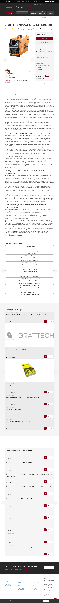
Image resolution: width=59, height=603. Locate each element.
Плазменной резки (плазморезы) (29, 251)
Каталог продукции (29, 248)
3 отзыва (15, 29)
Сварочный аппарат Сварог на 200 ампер (29, 278)
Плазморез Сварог (29, 255)
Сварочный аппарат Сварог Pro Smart (29, 294)
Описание (8, 94)
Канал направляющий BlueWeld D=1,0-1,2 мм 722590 (19, 421)
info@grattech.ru (30, 7)
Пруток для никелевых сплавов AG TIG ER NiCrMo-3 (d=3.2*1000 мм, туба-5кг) (26, 314)
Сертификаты (34, 589)
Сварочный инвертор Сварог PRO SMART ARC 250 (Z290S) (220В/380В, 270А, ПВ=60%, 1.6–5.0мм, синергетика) (29, 475)
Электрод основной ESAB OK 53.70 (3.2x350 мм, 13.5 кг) (20, 385)
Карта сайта (8, 585)
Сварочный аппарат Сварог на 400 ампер (29, 283)
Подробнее (39, 600)
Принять (46, 600)
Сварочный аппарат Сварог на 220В (29, 285)
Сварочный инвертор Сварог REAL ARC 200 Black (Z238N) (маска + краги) (24, 523)
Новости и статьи (35, 581)
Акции (19, 582)
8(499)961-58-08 (38, 7)
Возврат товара (35, 582)
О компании (20, 583)
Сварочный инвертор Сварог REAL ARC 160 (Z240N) (19, 498)
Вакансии (33, 583)
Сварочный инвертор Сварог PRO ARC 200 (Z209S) (19, 462)
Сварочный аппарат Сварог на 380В (29, 287)
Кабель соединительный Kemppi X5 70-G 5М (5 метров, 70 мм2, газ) (22, 397)
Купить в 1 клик (44, 42)
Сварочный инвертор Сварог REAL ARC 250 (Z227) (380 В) (20, 547)
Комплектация (28, 94)
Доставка (20, 585)
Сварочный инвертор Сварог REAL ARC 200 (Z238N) (19, 511)
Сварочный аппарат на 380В (29, 267)
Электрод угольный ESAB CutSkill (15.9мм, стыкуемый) (20, 349)
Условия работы (22, 589)
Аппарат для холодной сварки (29, 269)
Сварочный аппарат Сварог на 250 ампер (29, 280)
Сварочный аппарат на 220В (29, 264)
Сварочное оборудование (29, 253)
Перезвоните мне (49, 567)
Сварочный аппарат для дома (29, 271)
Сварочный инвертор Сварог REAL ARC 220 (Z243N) (19, 535)
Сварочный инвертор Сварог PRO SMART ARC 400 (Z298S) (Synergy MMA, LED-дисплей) (28, 486)
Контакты (33, 585)
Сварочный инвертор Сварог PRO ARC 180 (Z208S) (19, 450)
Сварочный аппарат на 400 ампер (29, 262)
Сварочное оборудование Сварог (29, 274)
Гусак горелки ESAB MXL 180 (13, 409)
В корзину (44, 38)
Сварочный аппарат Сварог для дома (29, 292)
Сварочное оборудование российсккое (29, 276)
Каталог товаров (22, 581)
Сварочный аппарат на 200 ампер (29, 257)
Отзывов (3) (37, 94)
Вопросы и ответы (47, 94)
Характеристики (17, 94)
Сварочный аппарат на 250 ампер (29, 260)
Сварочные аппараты (29, 246)
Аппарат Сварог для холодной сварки (29, 290)
